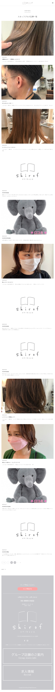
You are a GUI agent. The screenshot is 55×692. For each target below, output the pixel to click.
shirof (27, 3)
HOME (7, 644)
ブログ (48, 644)
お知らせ (44, 644)
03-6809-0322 (27, 601)
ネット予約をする (27, 588)
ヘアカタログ (29, 644)
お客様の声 (39, 644)
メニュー (10, 644)
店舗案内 (19, 644)
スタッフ (35, 644)
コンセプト (24, 644)
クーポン (15, 644)
